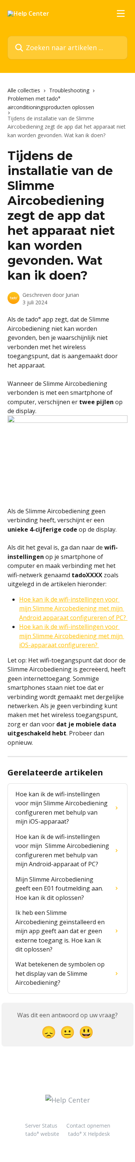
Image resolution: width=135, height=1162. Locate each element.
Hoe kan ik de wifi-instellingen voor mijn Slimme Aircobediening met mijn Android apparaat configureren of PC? (73, 608)
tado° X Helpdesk (89, 1133)
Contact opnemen (88, 1125)
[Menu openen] (121, 13)
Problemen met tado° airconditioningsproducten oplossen (51, 102)
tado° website (42, 1133)
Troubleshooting (69, 90)
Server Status (41, 1125)
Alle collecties (24, 90)
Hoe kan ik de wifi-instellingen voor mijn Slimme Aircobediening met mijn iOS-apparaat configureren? (71, 635)
